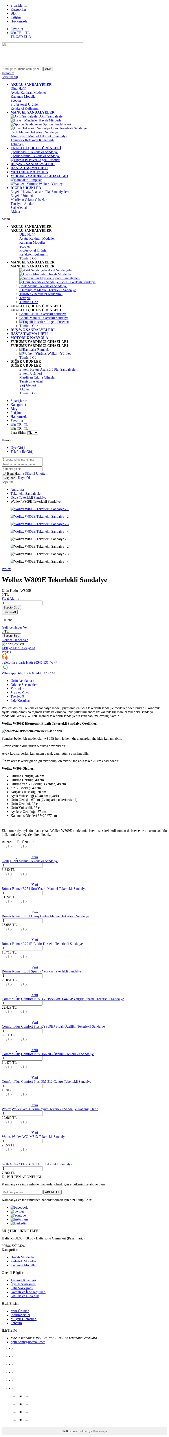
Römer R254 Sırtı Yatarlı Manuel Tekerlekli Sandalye (49, 888)
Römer (6, 888)
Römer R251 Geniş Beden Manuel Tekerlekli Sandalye (50, 916)
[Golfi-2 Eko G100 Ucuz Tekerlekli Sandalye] (16, 1160)
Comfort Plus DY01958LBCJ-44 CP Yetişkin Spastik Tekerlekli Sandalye (72, 999)
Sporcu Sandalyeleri (56, 124)
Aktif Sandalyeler (51, 116)
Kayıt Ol (24, 478)
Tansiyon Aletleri (22, 203)
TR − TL (23, 33)
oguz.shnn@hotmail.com (28, 1342)
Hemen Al (10, 612)
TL (13, 37)
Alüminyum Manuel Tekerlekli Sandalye (39, 136)
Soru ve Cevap (21, 692)
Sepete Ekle (11, 607)
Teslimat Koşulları (23, 1280)
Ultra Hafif (18, 88)
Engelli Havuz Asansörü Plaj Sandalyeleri (40, 192)
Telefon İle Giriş (22, 451)
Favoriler (17, 29)
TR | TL (22, 424)
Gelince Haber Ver (15, 627)
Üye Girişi (18, 448)
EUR (27, 37)
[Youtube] (18, 1215)
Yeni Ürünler (20, 1311)
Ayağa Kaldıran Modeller (28, 92)
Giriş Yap (9, 478)
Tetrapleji (17, 144)
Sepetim (16, 1323)
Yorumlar (17, 689)
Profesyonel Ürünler (25, 104)
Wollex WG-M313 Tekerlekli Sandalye (39, 1136)
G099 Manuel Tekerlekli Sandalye (34, 861)
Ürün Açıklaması (22, 681)
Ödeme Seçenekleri (24, 685)
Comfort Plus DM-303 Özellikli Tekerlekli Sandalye (57, 1054)
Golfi (5, 861)
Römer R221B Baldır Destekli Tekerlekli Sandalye (47, 944)
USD (20, 37)
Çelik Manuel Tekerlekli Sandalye (34, 132)
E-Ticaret (73, 1431)
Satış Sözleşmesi (22, 1288)
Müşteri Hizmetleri (24, 1319)
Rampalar (35, 180)
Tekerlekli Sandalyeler (26, 493)
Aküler (15, 211)
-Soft (65, 1431)
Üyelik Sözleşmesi (23, 1284)
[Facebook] (19, 1207)
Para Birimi (18, 432)
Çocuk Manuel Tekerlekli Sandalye (35, 156)
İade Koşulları (20, 700)
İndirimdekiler (20, 1315)
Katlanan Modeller (24, 96)
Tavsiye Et (27, 648)
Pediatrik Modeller (23, 1261)
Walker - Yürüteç (50, 184)
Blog (14, 13)
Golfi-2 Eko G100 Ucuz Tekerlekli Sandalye (41, 1164)
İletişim (16, 17)
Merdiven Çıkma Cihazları (29, 200)
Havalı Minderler (50, 120)
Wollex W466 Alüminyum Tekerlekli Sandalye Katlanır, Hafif (55, 1109)
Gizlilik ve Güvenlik (25, 1296)
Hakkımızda (19, 21)
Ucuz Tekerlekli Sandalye (68, 128)
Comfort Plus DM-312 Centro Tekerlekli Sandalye (56, 1081)
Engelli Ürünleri (22, 196)
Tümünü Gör (28, 258)
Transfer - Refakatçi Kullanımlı (32, 140)
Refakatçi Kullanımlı (25, 108)
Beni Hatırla (16, 473)
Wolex (6, 569)
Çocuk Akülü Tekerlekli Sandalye (34, 152)
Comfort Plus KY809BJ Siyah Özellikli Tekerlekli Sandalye (63, 1026)
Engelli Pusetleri (48, 160)
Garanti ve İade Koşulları (28, 1292)
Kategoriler (18, 9)
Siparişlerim (19, 5)
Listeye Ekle (11, 648)
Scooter (16, 100)
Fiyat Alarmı (10, 598)
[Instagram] (19, 1219)
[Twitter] (17, 1211)
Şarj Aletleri (19, 207)
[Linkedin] (19, 1223)
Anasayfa (17, 489)
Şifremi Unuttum (36, 473)
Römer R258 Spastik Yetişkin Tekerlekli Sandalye (46, 971)
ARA (48, 69)
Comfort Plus (11, 999)
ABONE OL (52, 1192)
